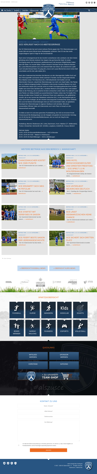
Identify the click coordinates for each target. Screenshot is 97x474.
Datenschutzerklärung (34, 443)
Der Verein (7, 10)
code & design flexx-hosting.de (74, 463)
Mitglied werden (5, 2)
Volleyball (80, 331)
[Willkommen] (1, 10)
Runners (48, 331)
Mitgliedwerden (33, 356)
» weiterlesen (75, 176)
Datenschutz (79, 467)
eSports (64, 331)
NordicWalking (32, 332)
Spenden (25, 10)
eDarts (80, 313)
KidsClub (64, 313)
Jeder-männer (16, 332)
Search (89, 10)
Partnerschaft (34, 10)
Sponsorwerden (64, 356)
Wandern (48, 313)
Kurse (33, 313)
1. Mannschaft (44, 42)
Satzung (64, 364)
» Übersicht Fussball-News (32, 268)
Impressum (14, 2)
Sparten (16, 10)
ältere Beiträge (7, 258)
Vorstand (33, 364)
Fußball (16, 313)
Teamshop (43, 10)
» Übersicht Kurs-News (64, 268)
